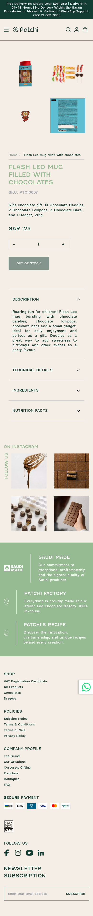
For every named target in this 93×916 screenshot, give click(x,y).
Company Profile (22, 749)
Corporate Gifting (17, 767)
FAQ (7, 784)
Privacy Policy (15, 736)
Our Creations (15, 762)
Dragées (10, 698)
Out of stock (28, 263)
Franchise (11, 773)
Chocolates (12, 693)
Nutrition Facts (30, 410)
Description (25, 299)
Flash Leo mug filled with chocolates (52, 155)
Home (13, 155)
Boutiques (11, 779)
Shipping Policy (15, 718)
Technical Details (32, 370)
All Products (13, 687)
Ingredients (25, 390)
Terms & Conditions (19, 724)
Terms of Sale (14, 730)
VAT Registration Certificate (25, 681)
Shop (9, 674)
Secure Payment (21, 797)
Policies (13, 711)
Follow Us (16, 843)
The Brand (12, 756)
